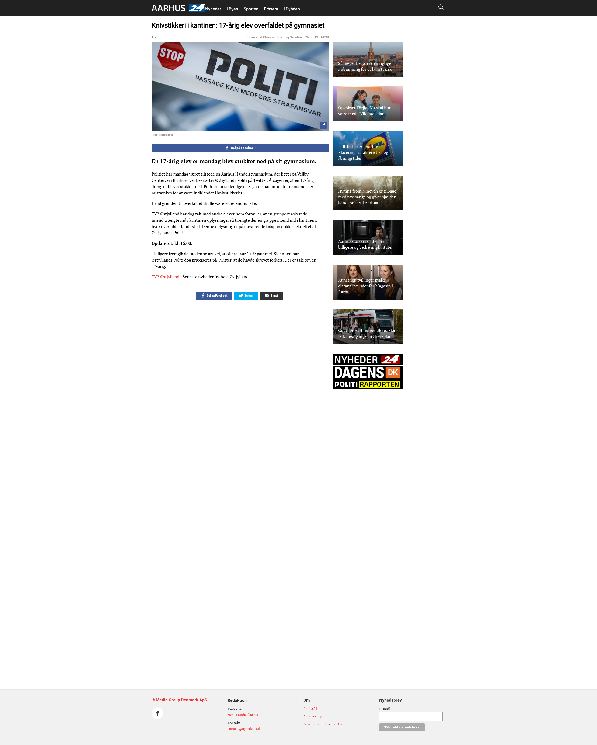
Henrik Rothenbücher (243, 714)
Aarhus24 (310, 708)
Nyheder (213, 9)
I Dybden (292, 9)
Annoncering (312, 716)
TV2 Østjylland (165, 276)
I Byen (232, 9)
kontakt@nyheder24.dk (244, 728)
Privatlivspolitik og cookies (322, 724)
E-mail (384, 708)
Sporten (251, 9)
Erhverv (271, 9)
